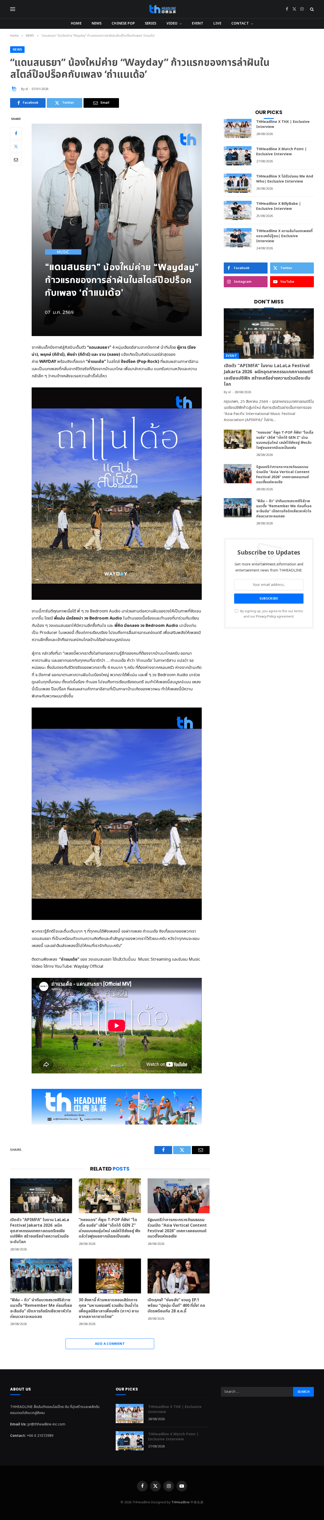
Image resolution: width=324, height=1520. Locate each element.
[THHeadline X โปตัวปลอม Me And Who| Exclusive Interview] (238, 183)
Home (76, 23)
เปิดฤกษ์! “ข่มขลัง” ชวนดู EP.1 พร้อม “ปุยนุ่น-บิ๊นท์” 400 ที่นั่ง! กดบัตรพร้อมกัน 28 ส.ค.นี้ (176, 1305)
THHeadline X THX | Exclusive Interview (283, 124)
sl (27, 89)
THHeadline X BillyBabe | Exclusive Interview (278, 206)
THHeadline (180, 1502)
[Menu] (12, 9)
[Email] (16, 159)
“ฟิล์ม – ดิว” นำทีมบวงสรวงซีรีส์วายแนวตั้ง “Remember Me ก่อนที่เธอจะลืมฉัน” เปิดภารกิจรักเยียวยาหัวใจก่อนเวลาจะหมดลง (41, 1308)
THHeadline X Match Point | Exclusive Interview (281, 152)
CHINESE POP (123, 23)
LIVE (217, 23)
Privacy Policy (266, 616)
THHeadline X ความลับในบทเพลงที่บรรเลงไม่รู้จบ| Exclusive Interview (284, 236)
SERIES (150, 23)
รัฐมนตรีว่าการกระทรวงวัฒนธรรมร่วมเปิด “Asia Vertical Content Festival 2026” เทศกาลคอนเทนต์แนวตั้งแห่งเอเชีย (177, 1228)
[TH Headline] (162, 9)
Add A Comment (110, 1343)
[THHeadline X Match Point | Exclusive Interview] (238, 155)
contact (240, 23)
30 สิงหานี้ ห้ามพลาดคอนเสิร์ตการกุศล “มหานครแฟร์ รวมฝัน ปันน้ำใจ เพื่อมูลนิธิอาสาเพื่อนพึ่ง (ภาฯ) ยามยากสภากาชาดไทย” (109, 1308)
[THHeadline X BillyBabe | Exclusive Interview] (238, 210)
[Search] (311, 9)
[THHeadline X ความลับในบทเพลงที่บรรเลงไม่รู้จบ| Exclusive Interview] (238, 237)
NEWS (97, 23)
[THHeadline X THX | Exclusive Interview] (238, 128)
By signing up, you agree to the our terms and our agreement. (271, 614)
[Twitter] (16, 146)
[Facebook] (16, 133)
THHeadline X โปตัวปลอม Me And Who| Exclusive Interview (284, 179)
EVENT (197, 23)
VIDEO (172, 23)
